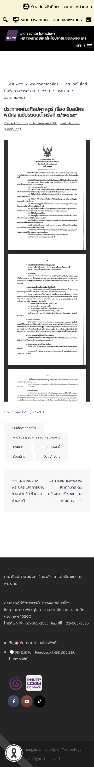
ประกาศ (63, 91)
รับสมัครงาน (52, 456)
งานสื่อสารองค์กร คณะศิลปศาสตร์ (36, 437)
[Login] (89, 19)
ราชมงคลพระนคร (66, 20)
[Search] (5, 19)
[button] (80, 46)
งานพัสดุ (16, 84)
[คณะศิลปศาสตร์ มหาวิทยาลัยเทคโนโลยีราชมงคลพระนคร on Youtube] (27, 701)
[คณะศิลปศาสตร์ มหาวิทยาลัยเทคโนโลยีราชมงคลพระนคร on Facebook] (14, 701)
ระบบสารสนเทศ (34, 20)
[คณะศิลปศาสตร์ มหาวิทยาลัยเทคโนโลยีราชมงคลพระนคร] (47, 35)
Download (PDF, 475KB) (24, 412)
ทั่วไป (46, 91)
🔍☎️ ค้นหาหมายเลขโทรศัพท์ (32, 643)
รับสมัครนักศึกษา (46, 6)
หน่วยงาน (84, 6)
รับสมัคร (19, 456)
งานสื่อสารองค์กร (44, 84)
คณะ (68, 6)
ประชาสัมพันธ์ (51, 447)
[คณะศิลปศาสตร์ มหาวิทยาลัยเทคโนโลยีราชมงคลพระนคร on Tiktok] (39, 701)
